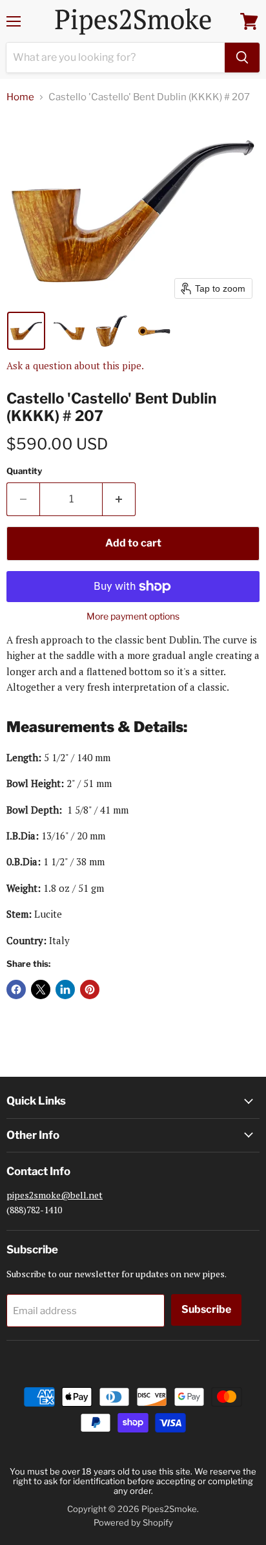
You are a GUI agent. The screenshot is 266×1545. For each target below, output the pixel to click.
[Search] (242, 57)
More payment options (133, 616)
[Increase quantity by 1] (119, 499)
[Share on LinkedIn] (65, 989)
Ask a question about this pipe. (75, 365)
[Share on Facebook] (16, 989)
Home (20, 97)
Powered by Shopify (133, 1522)
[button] (26, 331)
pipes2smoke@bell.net (54, 1195)
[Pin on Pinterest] (89, 989)
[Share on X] (40, 989)
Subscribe (206, 1309)
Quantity (24, 471)
